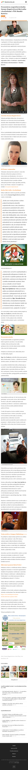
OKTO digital (17, 762)
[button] (14, 90)
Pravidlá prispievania (14, 751)
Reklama (14, 753)
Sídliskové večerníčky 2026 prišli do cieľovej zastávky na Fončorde (12, 704)
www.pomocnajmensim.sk (11, 187)
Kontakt (14, 745)
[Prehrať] (2, 112)
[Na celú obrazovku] (25, 112)
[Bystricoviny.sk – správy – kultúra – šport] (7, 2)
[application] (14, 90)
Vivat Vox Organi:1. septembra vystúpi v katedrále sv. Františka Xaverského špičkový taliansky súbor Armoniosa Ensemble (14, 699)
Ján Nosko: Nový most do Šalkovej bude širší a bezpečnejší (13, 725)
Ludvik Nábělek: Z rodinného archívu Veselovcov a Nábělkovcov (14, 721)
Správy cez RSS (14, 748)
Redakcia (14, 756)
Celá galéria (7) (14, 679)
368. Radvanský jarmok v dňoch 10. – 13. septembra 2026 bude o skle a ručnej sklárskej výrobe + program (14, 693)
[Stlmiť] (23, 112)
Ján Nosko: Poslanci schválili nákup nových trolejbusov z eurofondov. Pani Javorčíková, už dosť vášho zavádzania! (14, 716)
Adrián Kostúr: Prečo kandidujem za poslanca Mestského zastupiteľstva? (13, 730)
